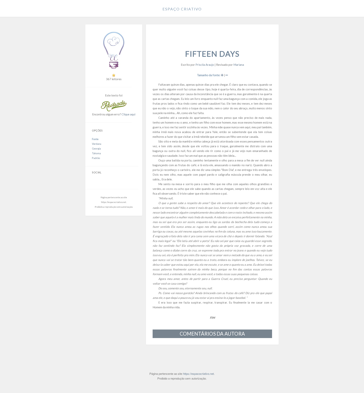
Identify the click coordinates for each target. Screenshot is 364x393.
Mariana (238, 64)
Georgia (96, 148)
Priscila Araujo (204, 64)
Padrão (96, 158)
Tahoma (96, 153)
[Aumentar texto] (222, 75)
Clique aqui (128, 114)
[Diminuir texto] (226, 75)
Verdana (96, 143)
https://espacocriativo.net (113, 202)
